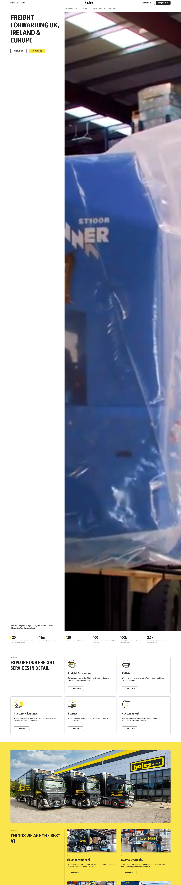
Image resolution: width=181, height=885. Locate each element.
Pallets (85, 9)
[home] (90, 2)
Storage (112, 9)
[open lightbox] (90, 786)
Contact (24, 3)
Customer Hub (147, 3)
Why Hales (14, 3)
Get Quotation (163, 3)
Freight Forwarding (71, 9)
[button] (72, 9)
